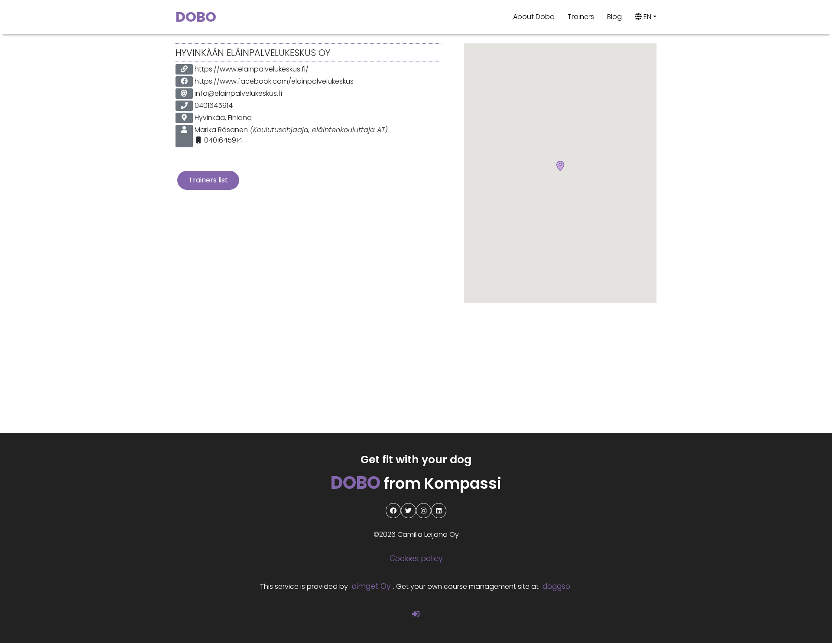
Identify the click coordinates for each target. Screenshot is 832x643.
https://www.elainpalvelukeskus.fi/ (252, 69)
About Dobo (534, 17)
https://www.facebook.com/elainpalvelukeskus (274, 81)
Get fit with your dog (416, 459)
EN (646, 17)
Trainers (581, 17)
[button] (560, 166)
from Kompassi (416, 483)
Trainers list (208, 180)
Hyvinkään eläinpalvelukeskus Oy (253, 52)
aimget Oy (371, 586)
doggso (556, 586)
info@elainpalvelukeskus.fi (238, 93)
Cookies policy (416, 558)
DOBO (196, 16)
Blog (614, 17)
